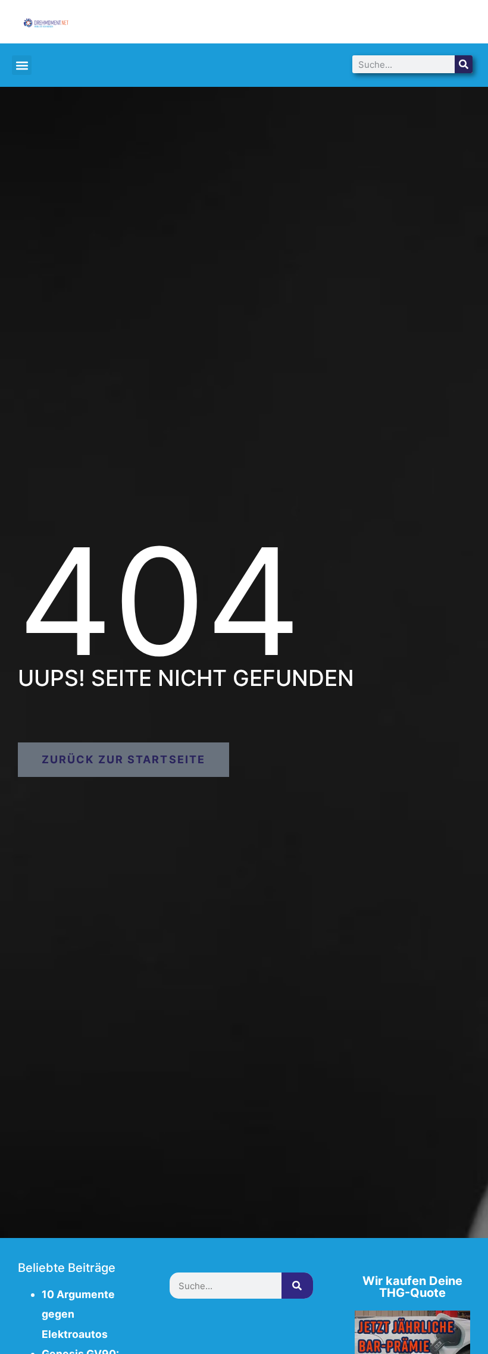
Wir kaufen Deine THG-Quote (412, 1287)
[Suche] (464, 64)
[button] (22, 65)
